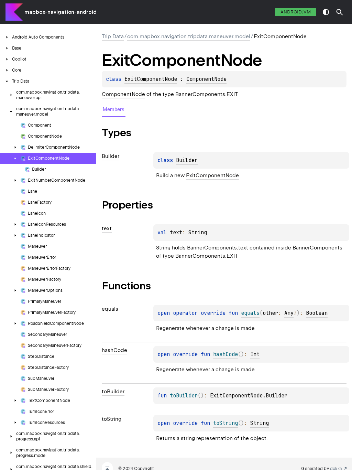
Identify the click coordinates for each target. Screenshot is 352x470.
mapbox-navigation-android (60, 12)
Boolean (317, 313)
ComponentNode (206, 79)
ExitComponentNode (150, 79)
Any (289, 313)
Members (113, 109)
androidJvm (295, 11)
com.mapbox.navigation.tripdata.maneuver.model (188, 36)
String (197, 232)
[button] (339, 12)
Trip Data (113, 36)
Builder (187, 160)
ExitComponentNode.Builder (248, 395)
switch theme (326, 12)
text (176, 232)
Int (255, 354)
